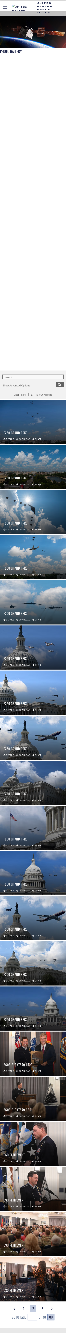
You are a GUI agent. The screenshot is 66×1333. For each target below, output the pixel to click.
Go (51, 1317)
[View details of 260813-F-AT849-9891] (33, 1099)
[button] (5, 8)
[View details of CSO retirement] (33, 1144)
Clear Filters (20, 395)
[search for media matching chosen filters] (60, 384)
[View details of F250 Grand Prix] (33, 422)
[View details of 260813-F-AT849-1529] (33, 1054)
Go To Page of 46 (29, 1317)
